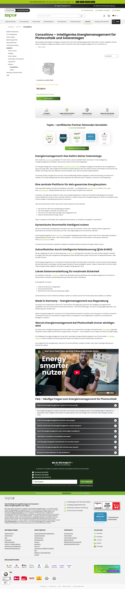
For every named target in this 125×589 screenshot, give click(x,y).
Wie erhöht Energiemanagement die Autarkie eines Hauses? (58, 447)
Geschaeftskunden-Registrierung (44, 533)
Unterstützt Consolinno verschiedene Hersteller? (54, 436)
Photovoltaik (14, 510)
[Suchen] (81, 16)
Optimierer (11, 62)
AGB (6, 538)
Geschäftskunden (22, 10)
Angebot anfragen (104, 10)
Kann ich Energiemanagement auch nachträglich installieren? (58, 431)
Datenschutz (8, 536)
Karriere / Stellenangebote (12, 544)
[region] (62, 6)
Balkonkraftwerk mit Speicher (72, 542)
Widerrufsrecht (9, 533)
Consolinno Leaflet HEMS (71, 167)
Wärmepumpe (43, 190)
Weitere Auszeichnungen (76, 148)
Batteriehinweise (9, 542)
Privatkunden (10, 10)
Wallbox (10, 53)
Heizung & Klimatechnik (14, 73)
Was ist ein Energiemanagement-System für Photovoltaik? (57, 405)
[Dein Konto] (104, 16)
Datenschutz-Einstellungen (13, 546)
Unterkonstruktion (12, 45)
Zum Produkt (48, 98)
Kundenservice (88, 10)
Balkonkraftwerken (17, 513)
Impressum (8, 540)
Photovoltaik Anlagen (70, 538)
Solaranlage (49, 160)
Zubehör (9, 48)
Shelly (12, 70)
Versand (36, 542)
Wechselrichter (11, 43)
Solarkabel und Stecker (16, 59)
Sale (7, 75)
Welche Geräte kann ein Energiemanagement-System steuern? (59, 426)
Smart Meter (12, 56)
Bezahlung (37, 544)
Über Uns (37, 546)
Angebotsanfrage (39, 536)
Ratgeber (117, 10)
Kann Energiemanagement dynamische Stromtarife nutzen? (58, 442)
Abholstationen (38, 540)
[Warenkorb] (109, 16)
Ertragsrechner (68, 533)
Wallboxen (70, 253)
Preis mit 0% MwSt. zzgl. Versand (45, 94)
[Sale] (62, 2)
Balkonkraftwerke (12, 32)
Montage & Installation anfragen (44, 548)
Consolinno (14, 67)
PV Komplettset (11, 34)
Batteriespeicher (12, 40)
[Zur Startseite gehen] (11, 16)
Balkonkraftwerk (69, 540)
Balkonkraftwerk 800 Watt (72, 544)
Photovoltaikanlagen (11, 521)
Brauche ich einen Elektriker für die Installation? (53, 453)
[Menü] (9, 572)
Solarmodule (10, 37)
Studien (36, 555)
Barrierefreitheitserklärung (12, 548)
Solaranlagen (106, 330)
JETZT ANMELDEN (86, 482)
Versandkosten (66, 493)
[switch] (5, 583)
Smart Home (12, 51)
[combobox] (57, 16)
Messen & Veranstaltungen (42, 553)
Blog (35, 550)
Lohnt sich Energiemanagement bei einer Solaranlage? (56, 420)
